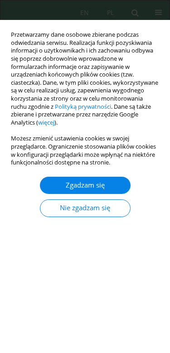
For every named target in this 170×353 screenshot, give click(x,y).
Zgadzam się (85, 185)
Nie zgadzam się (85, 208)
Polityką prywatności (83, 107)
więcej (46, 122)
